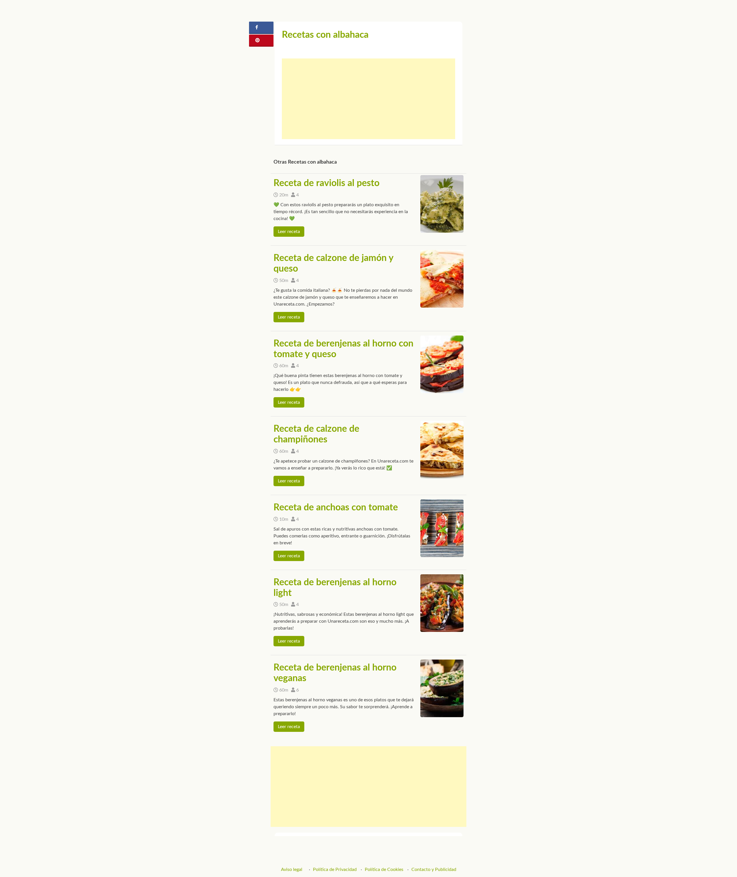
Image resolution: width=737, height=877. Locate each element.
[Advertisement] (368, 98)
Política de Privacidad (335, 869)
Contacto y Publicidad (433, 869)
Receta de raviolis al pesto (326, 183)
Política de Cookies (384, 869)
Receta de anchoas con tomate (335, 507)
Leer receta (289, 231)
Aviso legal (291, 869)
